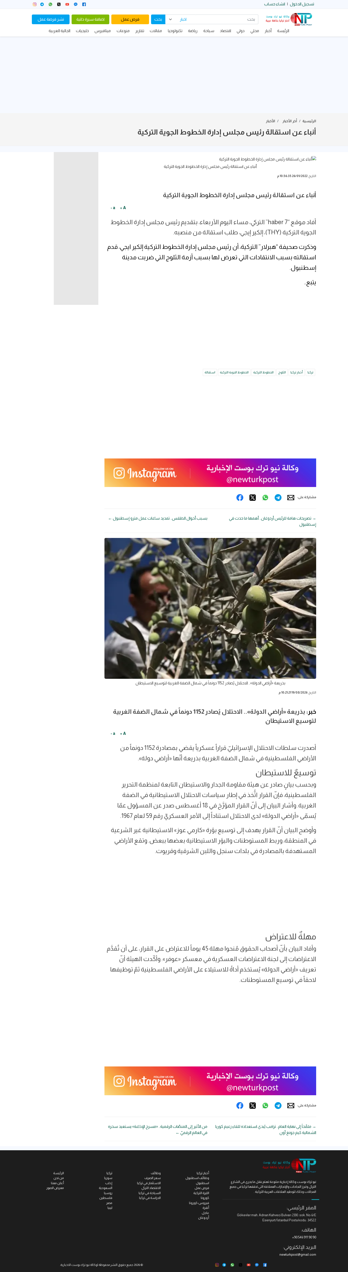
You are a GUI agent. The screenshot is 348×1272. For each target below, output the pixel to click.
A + (123, 208)
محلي (254, 31)
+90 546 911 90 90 (304, 1237)
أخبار (268, 31)
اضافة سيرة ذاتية (90, 19)
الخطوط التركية (263, 372)
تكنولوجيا (175, 31)
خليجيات (82, 31)
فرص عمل (130, 19)
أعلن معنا (57, 1183)
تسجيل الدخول (302, 4)
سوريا (108, 1178)
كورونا (205, 1198)
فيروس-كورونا (199, 1203)
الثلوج (282, 372)
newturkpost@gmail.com (297, 1254)
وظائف (156, 1173)
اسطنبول (202, 1183)
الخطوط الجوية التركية (234, 372)
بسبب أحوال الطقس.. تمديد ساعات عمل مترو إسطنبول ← (157, 518)
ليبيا (110, 1208)
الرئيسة (283, 31)
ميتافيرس (103, 31)
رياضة (192, 31)
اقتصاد (225, 31)
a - (113, 208)
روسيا (108, 1193)
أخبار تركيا (296, 372)
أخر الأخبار (290, 121)
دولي (241, 31)
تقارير (139, 31)
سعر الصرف (152, 1178)
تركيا (310, 372)
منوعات (123, 31)
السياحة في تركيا (150, 1193)
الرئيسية (309, 121)
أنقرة (206, 1208)
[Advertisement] (174, 75)
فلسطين (105, 1198)
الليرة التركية (201, 1193)
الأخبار (270, 121)
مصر (109, 1203)
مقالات (156, 31)
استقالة (210, 372)
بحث (158, 19)
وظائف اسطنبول (197, 1178)
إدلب (108, 1183)
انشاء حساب (274, 4)
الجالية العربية (59, 31)
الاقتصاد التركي (151, 1188)
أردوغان (203, 1218)
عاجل (205, 1213)
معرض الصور (55, 1188)
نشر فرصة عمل (51, 19)
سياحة (208, 31)
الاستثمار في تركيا (149, 1183)
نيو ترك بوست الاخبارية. (75, 1265)
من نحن (58, 1178)
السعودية (105, 1188)
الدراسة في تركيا (150, 1198)
